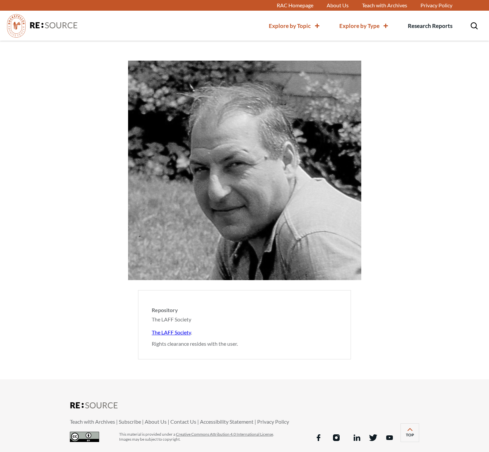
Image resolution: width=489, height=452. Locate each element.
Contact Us (183, 421)
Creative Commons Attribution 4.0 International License (224, 434)
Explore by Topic (290, 25)
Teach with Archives (384, 5)
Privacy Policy (436, 5)
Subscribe (130, 421)
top (412, 437)
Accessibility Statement (226, 421)
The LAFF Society (171, 332)
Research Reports (430, 25)
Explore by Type (359, 25)
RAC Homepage (295, 5)
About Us (338, 5)
